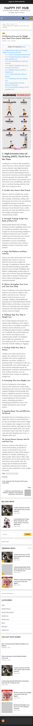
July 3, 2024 (17, 710)
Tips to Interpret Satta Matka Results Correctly (14, 657)
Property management (7, 593)
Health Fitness (6, 609)
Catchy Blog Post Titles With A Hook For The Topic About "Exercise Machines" (21, 521)
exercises (8, 473)
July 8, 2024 (17, 561)
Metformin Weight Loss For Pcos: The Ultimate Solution (21, 706)
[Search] (27, 18)
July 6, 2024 (17, 574)
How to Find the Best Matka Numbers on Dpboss (20, 583)
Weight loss (5, 630)
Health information (7, 612)
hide (23, 47)
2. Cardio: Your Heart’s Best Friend (17, 55)
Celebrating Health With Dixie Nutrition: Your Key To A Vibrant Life (22, 557)
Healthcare (5, 616)
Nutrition (4, 626)
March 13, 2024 (6, 40)
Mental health (5, 542)
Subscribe (31, 18)
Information (5, 619)
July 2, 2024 (17, 526)
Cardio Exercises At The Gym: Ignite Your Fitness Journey (22, 509)
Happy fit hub (16, 8)
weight (16, 473)
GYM (4, 33)
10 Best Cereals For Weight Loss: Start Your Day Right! (22, 570)
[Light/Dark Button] (22, 18)
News (3, 623)
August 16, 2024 (6, 660)
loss (12, 473)
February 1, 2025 (18, 586)
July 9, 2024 (17, 513)
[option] (16, 559)
